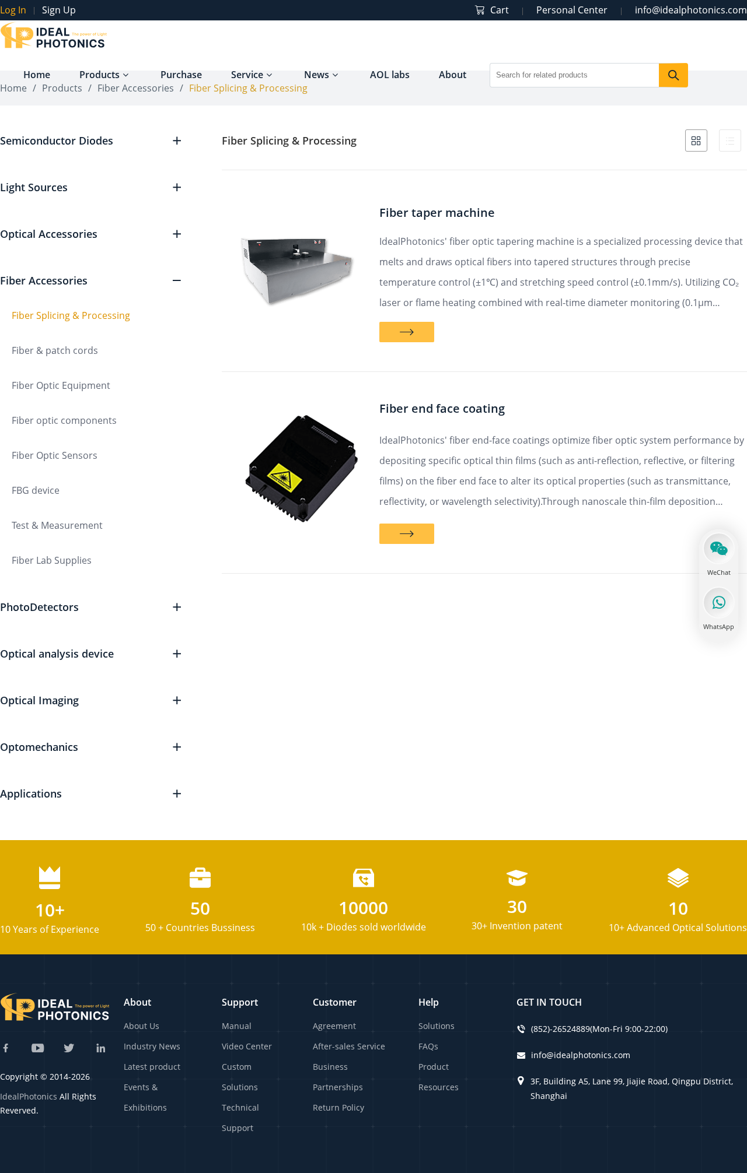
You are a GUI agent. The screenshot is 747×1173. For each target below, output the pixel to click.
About (452, 74)
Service (247, 74)
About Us (141, 1025)
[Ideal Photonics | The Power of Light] (53, 46)
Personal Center (572, 9)
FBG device (36, 490)
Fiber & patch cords (55, 350)
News (316, 74)
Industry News (152, 1046)
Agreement (334, 1025)
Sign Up (59, 9)
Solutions (436, 1025)
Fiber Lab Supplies (52, 560)
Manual (237, 1025)
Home (36, 74)
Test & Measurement (57, 525)
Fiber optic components (64, 420)
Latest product (152, 1066)
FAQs (428, 1046)
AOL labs (390, 74)
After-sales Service (349, 1046)
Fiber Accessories (135, 88)
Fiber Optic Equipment (61, 385)
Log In (13, 9)
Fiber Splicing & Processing (71, 315)
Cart (499, 9)
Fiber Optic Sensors (54, 455)
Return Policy (338, 1107)
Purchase (181, 74)
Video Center (247, 1046)
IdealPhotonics (28, 1096)
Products (99, 74)
